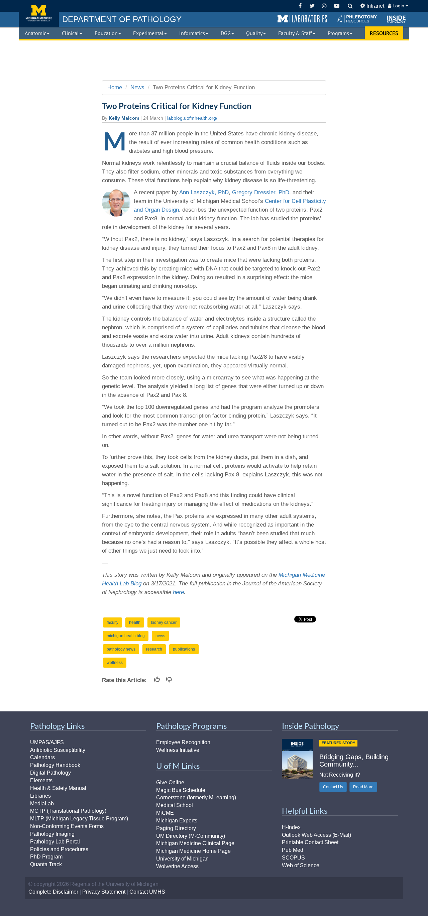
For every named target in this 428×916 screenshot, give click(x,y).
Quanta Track (46, 864)
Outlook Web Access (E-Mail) (316, 835)
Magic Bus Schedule (180, 790)
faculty (112, 622)
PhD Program (46, 857)
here (178, 592)
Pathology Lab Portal (55, 841)
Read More (363, 787)
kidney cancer (164, 622)
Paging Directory (176, 828)
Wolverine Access (177, 866)
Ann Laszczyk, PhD (204, 192)
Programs (338, 33)
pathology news (121, 649)
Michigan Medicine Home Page (193, 851)
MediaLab (42, 803)
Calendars (42, 757)
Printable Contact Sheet (310, 842)
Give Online (170, 782)
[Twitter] (312, 6)
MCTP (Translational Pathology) (68, 811)
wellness (115, 662)
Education (106, 33)
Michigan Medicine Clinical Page (195, 843)
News (137, 87)
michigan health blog (126, 636)
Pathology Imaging (52, 834)
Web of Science (300, 865)
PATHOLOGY (122, 19)
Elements (41, 780)
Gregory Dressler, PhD (260, 192)
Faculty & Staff (295, 33)
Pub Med (292, 850)
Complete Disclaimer (53, 892)
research (154, 649)
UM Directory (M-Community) (190, 836)
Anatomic (35, 33)
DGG (226, 33)
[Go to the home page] (39, 13)
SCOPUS (293, 858)
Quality (254, 33)
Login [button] (398, 5)
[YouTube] (336, 6)
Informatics (192, 33)
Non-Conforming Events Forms (67, 826)
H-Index (291, 827)
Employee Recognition (183, 742)
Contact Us (333, 787)
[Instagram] (324, 6)
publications (184, 649)
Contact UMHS (147, 892)
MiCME (165, 813)
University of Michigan (182, 859)
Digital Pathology (50, 773)
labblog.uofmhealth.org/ (192, 118)
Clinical (70, 33)
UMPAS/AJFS (47, 742)
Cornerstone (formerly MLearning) (196, 797)
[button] (302, 19)
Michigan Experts (176, 820)
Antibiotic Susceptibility (57, 750)
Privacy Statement (103, 892)
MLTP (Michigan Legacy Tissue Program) (79, 818)
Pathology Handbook (55, 765)
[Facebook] (300, 6)
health (134, 622)
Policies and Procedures (59, 849)
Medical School (174, 805)
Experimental (148, 33)
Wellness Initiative (177, 750)
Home (114, 87)
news (160, 636)
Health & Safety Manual (58, 788)
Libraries (40, 796)
